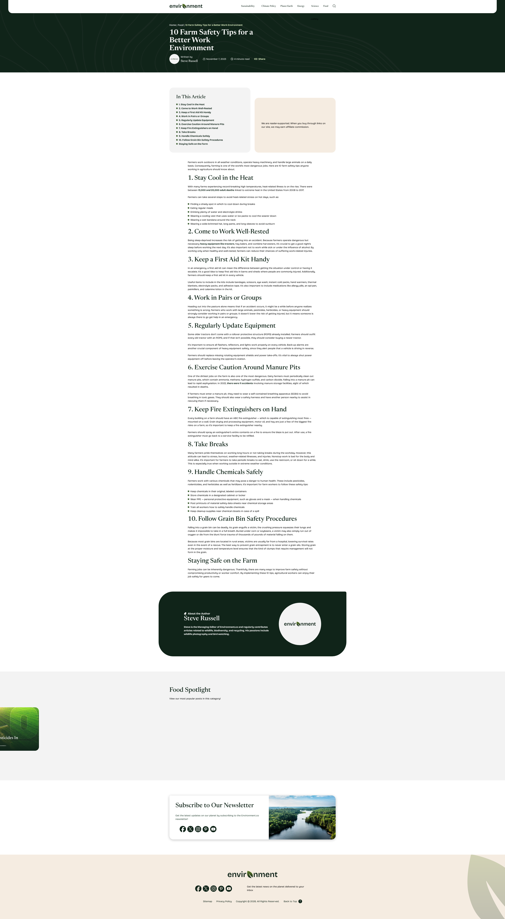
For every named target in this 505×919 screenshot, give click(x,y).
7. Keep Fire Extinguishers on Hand (198, 128)
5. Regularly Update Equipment (196, 120)
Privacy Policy (224, 901)
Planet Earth (286, 6)
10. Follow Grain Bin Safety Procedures (201, 140)
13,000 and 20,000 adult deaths (216, 190)
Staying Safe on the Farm (193, 143)
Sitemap (207, 901)
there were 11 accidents (240, 383)
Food (325, 6)
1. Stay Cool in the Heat (191, 104)
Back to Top (290, 901)
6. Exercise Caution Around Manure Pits (201, 124)
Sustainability (248, 6)
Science (315, 6)
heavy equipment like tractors (217, 243)
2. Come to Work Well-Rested (195, 108)
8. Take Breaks (187, 132)
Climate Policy (268, 6)
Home (172, 25)
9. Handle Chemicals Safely (194, 136)
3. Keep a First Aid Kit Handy (195, 112)
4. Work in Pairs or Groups (194, 116)
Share (261, 59)
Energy (300, 6)
